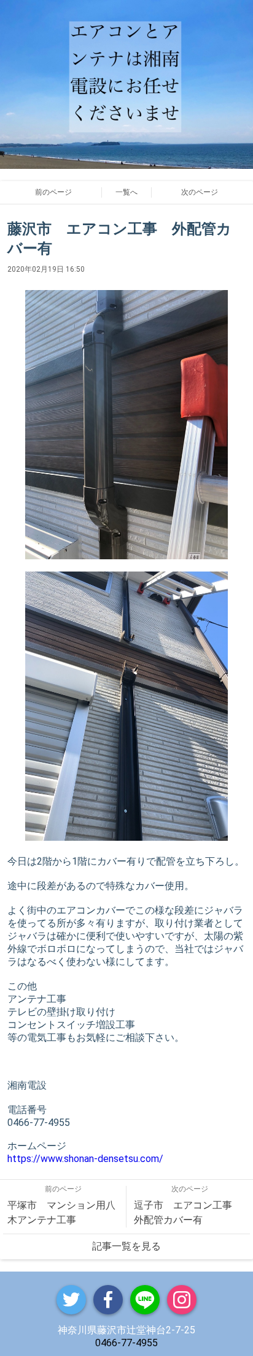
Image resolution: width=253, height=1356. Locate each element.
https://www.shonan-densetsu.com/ (85, 1158)
